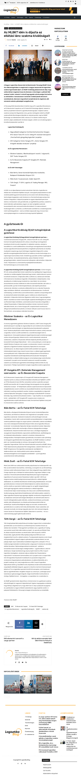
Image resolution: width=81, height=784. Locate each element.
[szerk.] (5, 40)
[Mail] (71, 1)
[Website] (75, 1)
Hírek (11, 24)
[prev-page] (5, 697)
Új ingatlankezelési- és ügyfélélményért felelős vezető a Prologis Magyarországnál (72, 732)
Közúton (27, 686)
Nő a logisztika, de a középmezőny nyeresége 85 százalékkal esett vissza (69, 79)
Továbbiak (65, 94)
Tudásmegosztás (43, 686)
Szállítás (65, 84)
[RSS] (73, 1)
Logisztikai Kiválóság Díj (27, 609)
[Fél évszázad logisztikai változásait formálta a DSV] (58, 87)
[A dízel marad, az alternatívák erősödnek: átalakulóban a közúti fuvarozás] (28, 684)
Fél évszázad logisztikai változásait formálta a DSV (69, 88)
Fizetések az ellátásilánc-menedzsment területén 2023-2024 (71, 720)
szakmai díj (45, 609)
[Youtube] (75, 4)
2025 (12, 606)
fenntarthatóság (11, 684)
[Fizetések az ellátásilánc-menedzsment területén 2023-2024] (62, 718)
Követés (65, 36)
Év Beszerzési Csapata (21, 606)
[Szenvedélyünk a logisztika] (14, 10)
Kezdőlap (6, 24)
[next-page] (8, 697)
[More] (43, 46)
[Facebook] (66, 1)
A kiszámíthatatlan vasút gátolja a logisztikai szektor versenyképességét (44, 690)
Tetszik (57, 36)
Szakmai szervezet (67, 76)
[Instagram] (68, 1)
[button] (75, 17)
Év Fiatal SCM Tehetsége (36, 606)
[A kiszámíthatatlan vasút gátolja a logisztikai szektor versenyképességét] (44, 684)
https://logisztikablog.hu (21, 652)
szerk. (14, 39)
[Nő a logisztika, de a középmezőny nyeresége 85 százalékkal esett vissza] (58, 79)
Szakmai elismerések (15, 28)
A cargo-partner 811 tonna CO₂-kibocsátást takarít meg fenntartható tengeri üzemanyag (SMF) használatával (11, 689)
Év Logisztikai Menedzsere (12, 609)
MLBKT (38, 609)
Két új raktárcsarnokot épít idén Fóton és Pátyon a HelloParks (42, 641)
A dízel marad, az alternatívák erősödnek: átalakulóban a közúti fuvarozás (28, 690)
